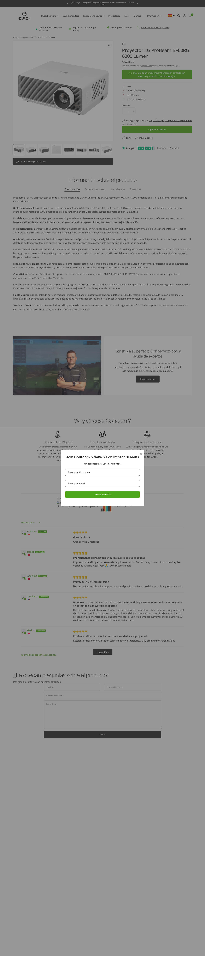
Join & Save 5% (102, 494)
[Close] (141, 453)
